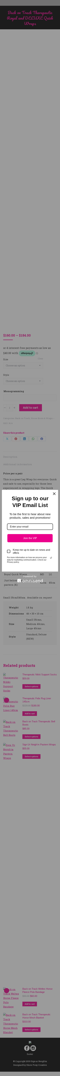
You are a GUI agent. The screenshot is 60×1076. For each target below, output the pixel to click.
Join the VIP (30, 538)
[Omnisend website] (30, 579)
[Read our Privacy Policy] (51, 558)
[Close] (54, 494)
